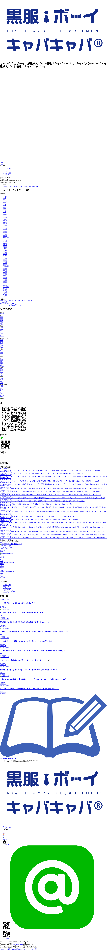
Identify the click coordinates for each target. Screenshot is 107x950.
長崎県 (5, 293)
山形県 (5, 222)
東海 (4, 204)
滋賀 (1, 358)
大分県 (5, 296)
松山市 (17, 300)
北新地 (9, 300)
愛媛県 (5, 279)
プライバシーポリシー (10, 591)
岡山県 (5, 270)
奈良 (1, 364)
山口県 (5, 272)
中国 (4, 207)
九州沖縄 (4, 211)
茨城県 (5, 236)
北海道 (5, 196)
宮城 (1, 320)
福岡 (1, 386)
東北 (4, 198)
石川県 (5, 246)
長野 (1, 347)
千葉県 (5, 234)
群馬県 (5, 233)
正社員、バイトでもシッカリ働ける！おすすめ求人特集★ (20, 186)
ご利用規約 (6, 589)
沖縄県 (5, 290)
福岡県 (5, 285)
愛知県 (5, 252)
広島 (1, 373)
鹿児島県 (6, 287)
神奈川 (2, 337)
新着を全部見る (5, 467)
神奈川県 (6, 237)
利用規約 (18, 949)
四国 (4, 209)
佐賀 (1, 387)
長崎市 (30, 300)
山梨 (1, 346)
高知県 (5, 282)
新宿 (1, 300)
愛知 (1, 353)
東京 (1, 335)
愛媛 (1, 381)
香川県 (5, 278)
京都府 (5, 260)
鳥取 (1, 369)
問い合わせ (11, 949)
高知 (1, 383)
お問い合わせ (7, 588)
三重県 (5, 254)
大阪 (1, 361)
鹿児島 (2, 395)
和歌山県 (6, 266)
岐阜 (1, 350)
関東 (4, 199)
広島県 (5, 269)
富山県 (5, 245)
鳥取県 (5, 273)
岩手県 (5, 225)
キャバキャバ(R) (18, 944)
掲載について (7, 586)
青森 (1, 317)
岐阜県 (5, 255)
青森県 (5, 220)
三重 (1, 355)
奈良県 (5, 264)
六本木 (21, 300)
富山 (1, 341)
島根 (1, 370)
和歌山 (2, 366)
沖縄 (1, 396)
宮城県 (5, 217)
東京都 (5, 228)
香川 (1, 380)
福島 (1, 324)
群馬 (1, 330)
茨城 (1, 327)
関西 (4, 205)
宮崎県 (5, 291)
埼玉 (1, 332)
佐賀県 (5, 294)
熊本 (1, 390)
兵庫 (1, 363)
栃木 (1, 329)
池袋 (13, 300)
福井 (1, 344)
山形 (1, 323)
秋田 (1, 321)
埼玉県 (5, 231)
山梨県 (5, 243)
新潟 (1, 340)
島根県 (5, 275)
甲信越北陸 (5, 201)
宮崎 (1, 393)
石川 (1, 343)
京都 (1, 360)
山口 (1, 375)
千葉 (1, 333)
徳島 (1, 378)
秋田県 (5, 223)
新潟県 (5, 242)
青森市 (25, 300)
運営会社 (6, 592)
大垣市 (5, 300)
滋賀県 (5, 261)
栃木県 (5, 229)
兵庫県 (5, 263)
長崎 (1, 389)
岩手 (1, 318)
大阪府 (5, 258)
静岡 (1, 352)
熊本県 (5, 288)
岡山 (1, 372)
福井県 (5, 248)
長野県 (5, 240)
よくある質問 (7, 585)
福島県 (5, 219)
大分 (1, 392)
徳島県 (5, 281)
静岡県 (5, 251)
